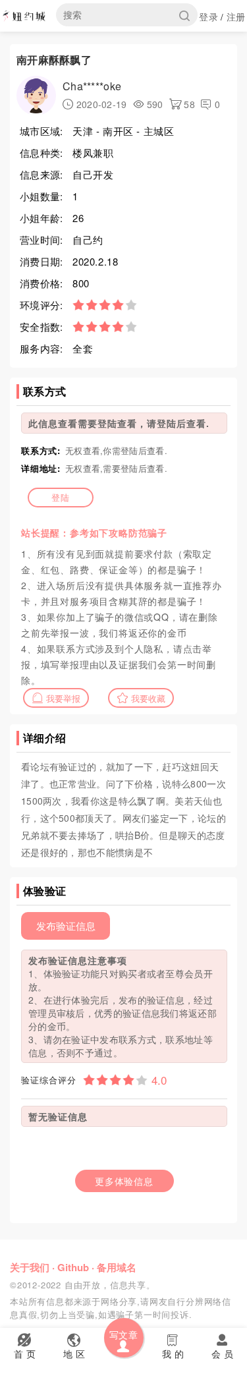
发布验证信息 (66, 925)
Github (73, 1267)
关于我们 (29, 1267)
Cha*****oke (92, 86)
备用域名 (116, 1267)
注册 (236, 16)
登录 (208, 16)
